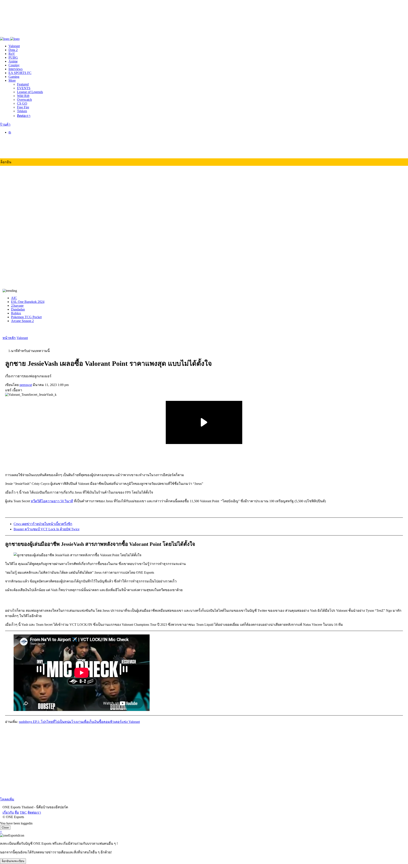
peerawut (26, 385)
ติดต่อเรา (31, 34)
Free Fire (23, 107)
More (12, 80)
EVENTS (23, 88)
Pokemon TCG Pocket (26, 317)
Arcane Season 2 (22, 321)
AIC (14, 298)
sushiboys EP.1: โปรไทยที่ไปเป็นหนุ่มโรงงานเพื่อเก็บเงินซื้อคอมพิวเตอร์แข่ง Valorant (79, 722)
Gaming (13, 76)
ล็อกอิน (5, 162)
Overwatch (24, 99)
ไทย (20, 137)
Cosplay (14, 65)
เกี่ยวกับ (5, 34)
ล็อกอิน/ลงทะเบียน (13, 861)
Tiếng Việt (24, 153)
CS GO (22, 103)
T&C (20, 34)
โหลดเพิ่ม (7, 799)
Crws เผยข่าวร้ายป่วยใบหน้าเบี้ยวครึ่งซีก (43, 524)
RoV (11, 53)
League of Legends (30, 92)
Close (5, 827)
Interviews (15, 69)
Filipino (22, 149)
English (22, 141)
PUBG (13, 57)
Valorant (14, 46)
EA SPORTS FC (19, 73)
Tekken (22, 111)
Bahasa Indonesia (29, 145)
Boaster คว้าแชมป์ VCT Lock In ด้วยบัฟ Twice (46, 529)
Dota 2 (13, 50)
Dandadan (18, 309)
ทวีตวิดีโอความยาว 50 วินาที (52, 501)
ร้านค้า (5, 124)
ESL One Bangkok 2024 (27, 302)
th (9, 132)
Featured (23, 84)
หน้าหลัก (9, 338)
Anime (13, 61)
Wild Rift (23, 96)
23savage (17, 305)
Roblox (16, 313)
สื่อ (14, 34)
